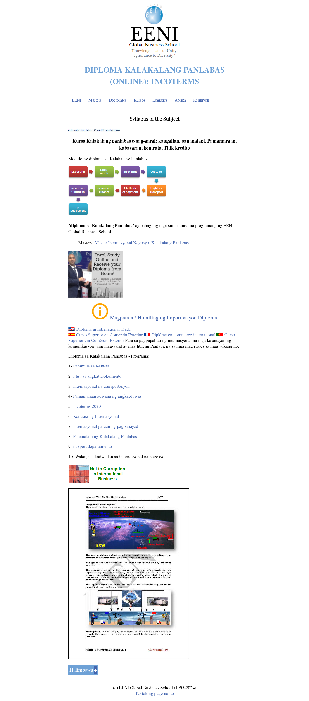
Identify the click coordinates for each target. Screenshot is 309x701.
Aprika (180, 100)
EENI (76, 100)
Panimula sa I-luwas (91, 366)
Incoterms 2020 (87, 406)
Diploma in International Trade (103, 329)
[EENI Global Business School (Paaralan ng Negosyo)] (154, 59)
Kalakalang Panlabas (170, 242)
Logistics (159, 100)
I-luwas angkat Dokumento (97, 376)
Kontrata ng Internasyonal (96, 416)
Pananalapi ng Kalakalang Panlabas (105, 436)
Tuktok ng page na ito (154, 693)
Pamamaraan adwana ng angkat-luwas (107, 396)
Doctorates (117, 100)
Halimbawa (81, 669)
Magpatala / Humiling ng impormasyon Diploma (163, 317)
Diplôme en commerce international (183, 334)
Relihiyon (201, 100)
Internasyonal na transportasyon (101, 386)
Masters (95, 100)
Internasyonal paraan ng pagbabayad (105, 426)
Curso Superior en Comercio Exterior (109, 334)
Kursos (139, 100)
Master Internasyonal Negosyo (122, 242)
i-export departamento (92, 446)
